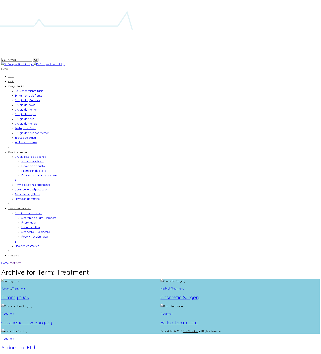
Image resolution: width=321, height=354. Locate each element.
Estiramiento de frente (28, 95)
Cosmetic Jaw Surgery (26, 322)
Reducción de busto (33, 170)
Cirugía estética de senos (30, 156)
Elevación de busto (33, 166)
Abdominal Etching (22, 347)
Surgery (6, 288)
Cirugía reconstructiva (28, 213)
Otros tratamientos (19, 208)
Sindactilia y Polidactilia (35, 232)
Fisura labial (28, 222)
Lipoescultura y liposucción (31, 189)
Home (5, 263)
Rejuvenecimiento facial (29, 91)
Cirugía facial (16, 86)
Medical (165, 288)
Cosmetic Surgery (180, 297)
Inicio (11, 76)
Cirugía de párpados (27, 100)
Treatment (15, 263)
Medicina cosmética (27, 246)
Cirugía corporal (17, 152)
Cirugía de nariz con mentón (32, 133)
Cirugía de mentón (26, 109)
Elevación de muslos (27, 198)
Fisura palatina (30, 227)
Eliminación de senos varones (39, 175)
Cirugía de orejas (25, 114)
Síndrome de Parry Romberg (39, 218)
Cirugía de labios (25, 105)
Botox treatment (179, 322)
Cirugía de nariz (24, 119)
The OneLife (190, 331)
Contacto (13, 255)
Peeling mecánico (25, 128)
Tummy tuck (15, 297)
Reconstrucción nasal (34, 236)
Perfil (11, 81)
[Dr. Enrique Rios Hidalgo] (33, 64)
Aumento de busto (32, 161)
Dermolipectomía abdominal (32, 184)
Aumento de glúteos (27, 194)
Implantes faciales (26, 142)
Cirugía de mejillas (26, 123)
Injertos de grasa (25, 137)
